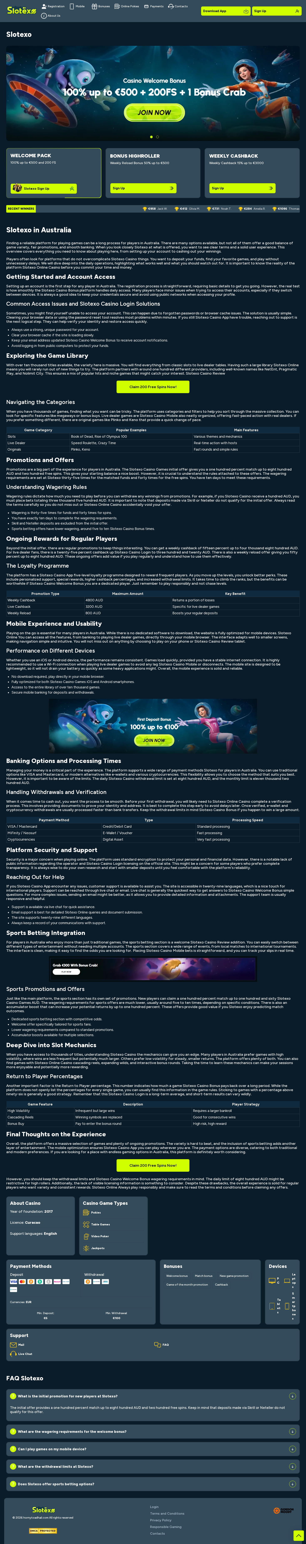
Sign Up (260, 11)
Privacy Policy (161, 1520)
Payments (157, 6)
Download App (214, 11)
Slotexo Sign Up (36, 189)
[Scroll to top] (299, 1535)
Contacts (181, 6)
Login (154, 1507)
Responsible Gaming (166, 1527)
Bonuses (104, 6)
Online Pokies (130, 6)
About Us (54, 15)
